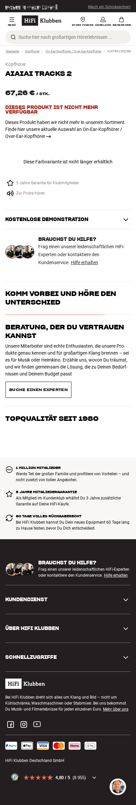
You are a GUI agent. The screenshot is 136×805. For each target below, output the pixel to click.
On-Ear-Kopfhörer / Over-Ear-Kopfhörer (73, 51)
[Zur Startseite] (41, 20)
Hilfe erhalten (84, 262)
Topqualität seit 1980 (52, 418)
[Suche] (13, 37)
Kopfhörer (32, 51)
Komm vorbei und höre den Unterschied (60, 298)
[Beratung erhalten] (118, 786)
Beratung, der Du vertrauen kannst (64, 331)
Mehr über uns (115, 709)
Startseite (12, 51)
